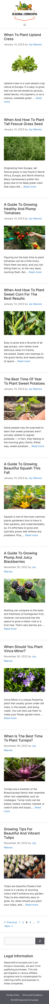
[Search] (40, 941)
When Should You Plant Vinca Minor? (23, 649)
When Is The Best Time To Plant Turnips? (23, 738)
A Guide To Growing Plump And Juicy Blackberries (20, 557)
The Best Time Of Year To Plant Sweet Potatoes (24, 381)
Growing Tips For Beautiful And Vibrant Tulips (22, 833)
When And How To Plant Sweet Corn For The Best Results (24, 294)
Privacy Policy (13, 995)
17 (38, 922)
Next (9, 926)
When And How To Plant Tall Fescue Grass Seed (24, 122)
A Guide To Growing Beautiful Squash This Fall (22, 468)
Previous (10, 922)
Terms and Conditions (32, 995)
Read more (30, 186)
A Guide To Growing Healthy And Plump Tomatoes (20, 208)
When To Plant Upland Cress (22, 37)
